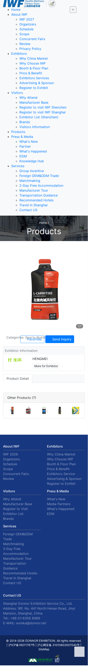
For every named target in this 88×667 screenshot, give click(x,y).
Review (24, 44)
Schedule (26, 29)
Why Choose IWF (32, 63)
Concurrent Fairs (32, 39)
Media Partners (58, 504)
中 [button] (73, 9)
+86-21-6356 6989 (25, 618)
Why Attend (28, 97)
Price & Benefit (30, 73)
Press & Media (22, 137)
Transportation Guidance (38, 195)
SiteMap (43, 649)
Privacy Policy (30, 49)
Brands (24, 122)
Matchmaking (29, 181)
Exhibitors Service (61, 474)
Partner (25, 146)
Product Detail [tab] (18, 378)
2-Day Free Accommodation (41, 185)
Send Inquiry (61, 339)
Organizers (27, 24)
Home (15, 10)
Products (18, 132)
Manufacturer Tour (33, 190)
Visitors (17, 93)
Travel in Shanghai (33, 205)
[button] (44, 411)
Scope (24, 34)
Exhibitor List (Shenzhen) (38, 117)
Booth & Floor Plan (33, 68)
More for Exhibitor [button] (46, 366)
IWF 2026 (10, 454)
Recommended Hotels (36, 200)
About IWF (19, 14)
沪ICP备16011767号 (21, 645)
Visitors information (34, 127)
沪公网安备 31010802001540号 (58, 645)
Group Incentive (31, 171)
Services (17, 166)
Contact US (28, 210)
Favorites (34, 339)
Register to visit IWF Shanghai (42, 112)
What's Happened (33, 151)
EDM (23, 156)
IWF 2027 (26, 19)
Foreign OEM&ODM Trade (39, 176)
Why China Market (33, 58)
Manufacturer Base (33, 102)
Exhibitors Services (34, 78)
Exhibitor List (13, 514)
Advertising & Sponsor (36, 83)
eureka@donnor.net (31, 623)
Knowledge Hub (31, 161)
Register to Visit (15, 509)
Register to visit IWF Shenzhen (42, 107)
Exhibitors (19, 54)
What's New (28, 141)
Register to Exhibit (33, 88)
